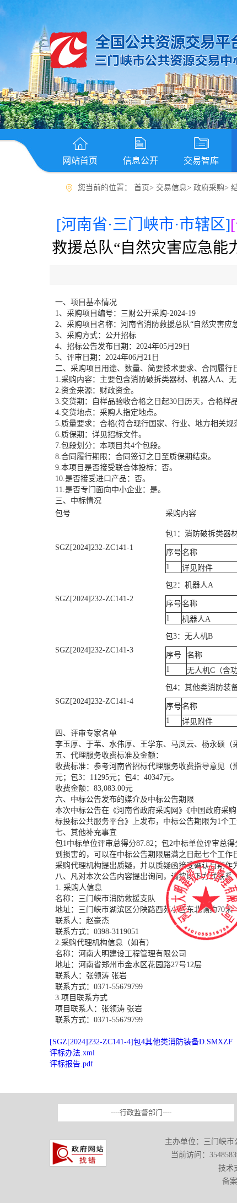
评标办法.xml (72, 1053)
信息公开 (140, 160)
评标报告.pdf (71, 1064)
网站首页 (80, 160)
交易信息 (171, 188)
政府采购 (208, 188)
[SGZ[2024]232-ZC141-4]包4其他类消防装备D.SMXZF (141, 1042)
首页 (141, 188)
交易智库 (201, 160)
